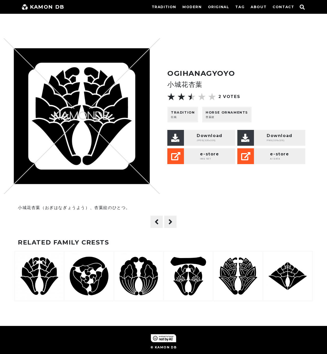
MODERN (192, 7)
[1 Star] (171, 97)
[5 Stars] (212, 97)
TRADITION (164, 7)
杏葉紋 (227, 115)
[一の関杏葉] (170, 222)
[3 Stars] (191, 97)
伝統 (183, 115)
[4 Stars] (202, 97)
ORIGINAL (218, 7)
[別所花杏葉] (156, 222)
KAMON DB (47, 7)
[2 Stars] (181, 97)
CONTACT (283, 7)
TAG (239, 7)
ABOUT (258, 7)
